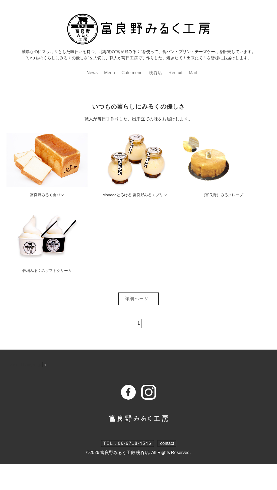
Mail (193, 72)
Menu (109, 72)
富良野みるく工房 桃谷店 (124, 452)
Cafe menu (132, 72)
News (92, 72)
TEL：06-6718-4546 (127, 443)
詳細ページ (138, 298)
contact (167, 443)
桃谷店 (155, 72)
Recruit (175, 72)
